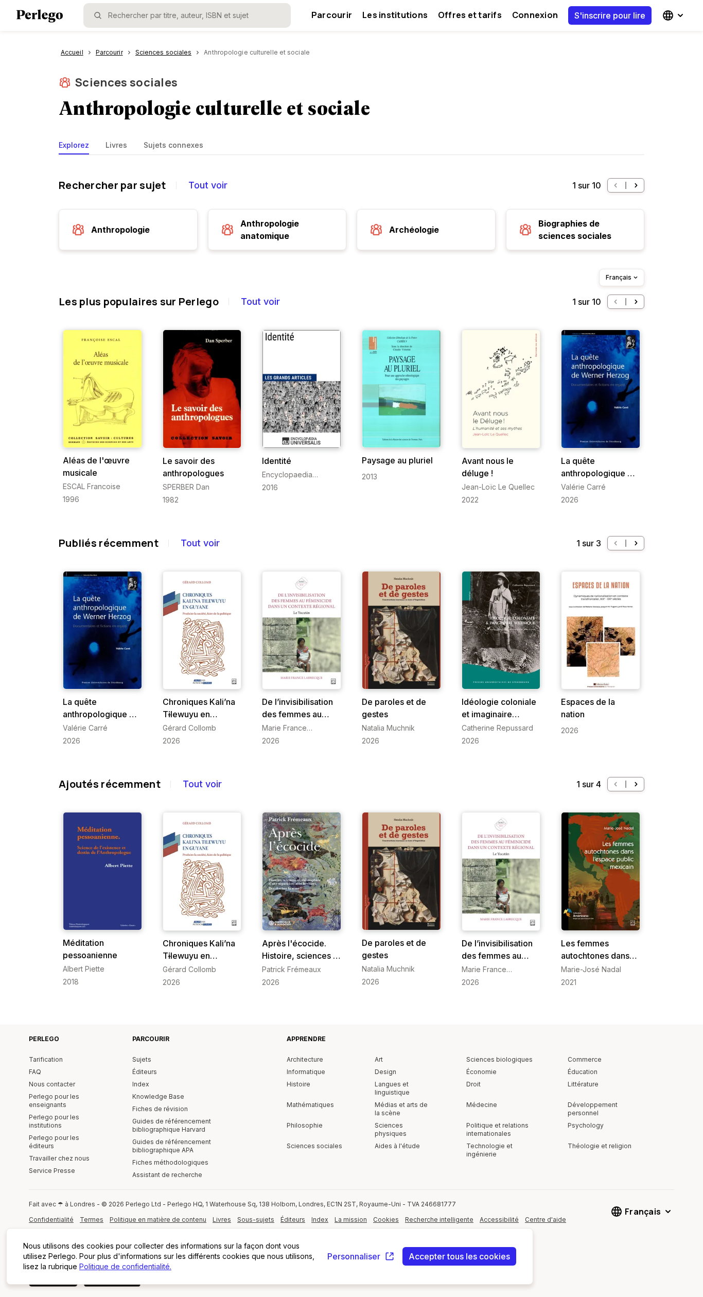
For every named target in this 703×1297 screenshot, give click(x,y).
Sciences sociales (126, 82)
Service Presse (52, 1170)
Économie (481, 1072)
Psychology (586, 1125)
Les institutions (395, 15)
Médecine (481, 1105)
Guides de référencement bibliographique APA (171, 1146)
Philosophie (305, 1125)
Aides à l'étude (397, 1146)
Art (379, 1059)
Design (385, 1072)
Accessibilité (502, 1223)
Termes (91, 1219)
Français (618, 277)
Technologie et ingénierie (489, 1150)
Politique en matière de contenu (158, 1223)
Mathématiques (310, 1105)
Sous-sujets (255, 1219)
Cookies (386, 1219)
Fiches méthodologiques (170, 1162)
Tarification (46, 1059)
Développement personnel (593, 1109)
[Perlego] (39, 17)
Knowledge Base (158, 1096)
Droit (473, 1084)
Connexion (535, 15)
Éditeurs (144, 1072)
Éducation (582, 1072)
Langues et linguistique (392, 1088)
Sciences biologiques (499, 1059)
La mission (351, 1219)
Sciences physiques (391, 1129)
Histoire (298, 1084)
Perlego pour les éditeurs (54, 1142)
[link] (102, 417)
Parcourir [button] (331, 15)
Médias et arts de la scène (401, 1109)
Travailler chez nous (59, 1158)
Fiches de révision (160, 1109)
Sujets (141, 1059)
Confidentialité (51, 1219)
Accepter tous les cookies (459, 1256)
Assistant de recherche (167, 1175)
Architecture (305, 1059)
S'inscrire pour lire (609, 15)
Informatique (306, 1072)
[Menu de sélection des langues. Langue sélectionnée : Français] (674, 15)
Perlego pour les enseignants (54, 1101)
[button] (615, 185)
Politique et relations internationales (497, 1129)
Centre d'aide (547, 1223)
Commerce (585, 1059)
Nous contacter (52, 1084)
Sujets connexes (173, 145)
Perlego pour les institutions (54, 1121)
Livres (116, 145)
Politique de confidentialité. (125, 1266)
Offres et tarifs (470, 15)
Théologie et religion (599, 1146)
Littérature (583, 1084)
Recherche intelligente (439, 1219)
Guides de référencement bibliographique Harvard (171, 1125)
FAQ (35, 1072)
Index (140, 1084)
